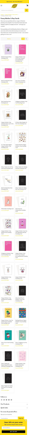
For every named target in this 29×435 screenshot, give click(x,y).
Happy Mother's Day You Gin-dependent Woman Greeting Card (21, 232)
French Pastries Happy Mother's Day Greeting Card (20, 146)
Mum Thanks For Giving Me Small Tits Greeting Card (6, 387)
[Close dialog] (25, 420)
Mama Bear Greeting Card (7, 208)
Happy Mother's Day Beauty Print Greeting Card (6, 232)
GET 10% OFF (13, 431)
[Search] (26, 10)
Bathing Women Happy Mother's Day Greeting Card (20, 322)
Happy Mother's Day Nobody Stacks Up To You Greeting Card (7, 124)
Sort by (9, 38)
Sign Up (21, 418)
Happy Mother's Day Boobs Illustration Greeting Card (20, 365)
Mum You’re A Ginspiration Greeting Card (20, 210)
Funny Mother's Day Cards (11, 14)
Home (2, 14)
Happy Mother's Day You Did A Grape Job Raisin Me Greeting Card (7, 322)
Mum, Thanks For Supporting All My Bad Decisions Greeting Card (7, 365)
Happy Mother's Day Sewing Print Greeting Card (6, 299)
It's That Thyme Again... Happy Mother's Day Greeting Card (6, 146)
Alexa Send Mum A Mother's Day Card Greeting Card (19, 299)
